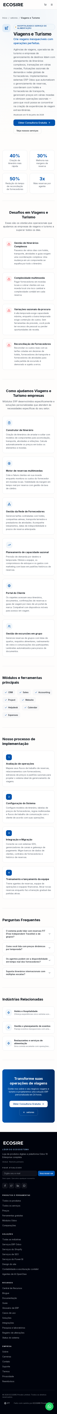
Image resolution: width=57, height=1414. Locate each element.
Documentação (9, 1298)
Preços (5, 1210)
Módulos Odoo (9, 1220)
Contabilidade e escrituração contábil (20, 1269)
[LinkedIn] (17, 1185)
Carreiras (6, 1356)
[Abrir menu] (52, 5)
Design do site (9, 1264)
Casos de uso (9, 1313)
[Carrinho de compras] (45, 5)
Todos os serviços (11, 1205)
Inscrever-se (46, 1173)
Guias (5, 1303)
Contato (6, 1361)
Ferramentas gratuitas (12, 1215)
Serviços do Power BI (12, 1259)
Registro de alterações (13, 1332)
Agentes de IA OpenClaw (14, 1274)
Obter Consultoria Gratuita (32, 122)
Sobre (5, 1351)
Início (4, 18)
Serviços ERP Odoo (11, 1244)
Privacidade (8, 1376)
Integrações (8, 1323)
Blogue (5, 1293)
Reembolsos (8, 1381)
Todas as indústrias (11, 1239)
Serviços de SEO (10, 1254)
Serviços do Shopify (12, 1249)
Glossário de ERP (10, 1308)
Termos (6, 1371)
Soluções (6, 1318)
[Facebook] (5, 1185)
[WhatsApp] (24, 1185)
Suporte (6, 1366)
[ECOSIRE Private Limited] (13, 1143)
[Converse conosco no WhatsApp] (49, 1406)
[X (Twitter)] (11, 1185)
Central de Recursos (12, 1288)
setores (14, 18)
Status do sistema (10, 1337)
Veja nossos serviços (27, 130)
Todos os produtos (11, 1200)
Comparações (9, 1225)
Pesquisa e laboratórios (13, 1328)
